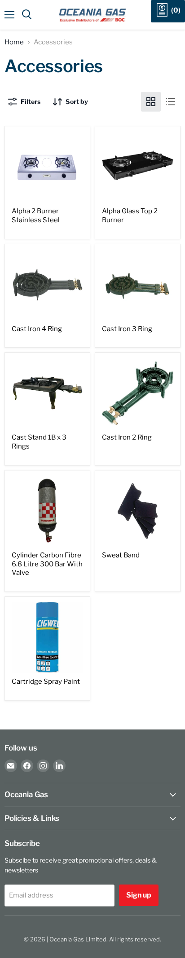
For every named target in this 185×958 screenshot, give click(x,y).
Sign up (138, 895)
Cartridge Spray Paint (46, 682)
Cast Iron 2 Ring (127, 437)
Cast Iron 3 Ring (127, 329)
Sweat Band (121, 555)
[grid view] (151, 102)
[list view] (171, 102)
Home (14, 42)
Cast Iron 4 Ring (37, 329)
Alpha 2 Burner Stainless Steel (36, 215)
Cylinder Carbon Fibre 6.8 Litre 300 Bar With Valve (47, 564)
